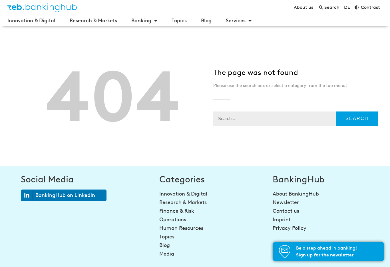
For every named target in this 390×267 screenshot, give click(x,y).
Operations (172, 219)
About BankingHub (296, 194)
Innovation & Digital (31, 20)
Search (357, 118)
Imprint (282, 219)
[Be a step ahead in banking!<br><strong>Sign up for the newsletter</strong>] (284, 251)
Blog (206, 20)
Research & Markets (93, 20)
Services (236, 20)
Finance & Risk (176, 211)
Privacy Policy (289, 228)
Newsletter (286, 202)
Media (166, 254)
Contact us (286, 211)
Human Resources (181, 228)
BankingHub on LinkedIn (65, 195)
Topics (179, 20)
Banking (141, 20)
